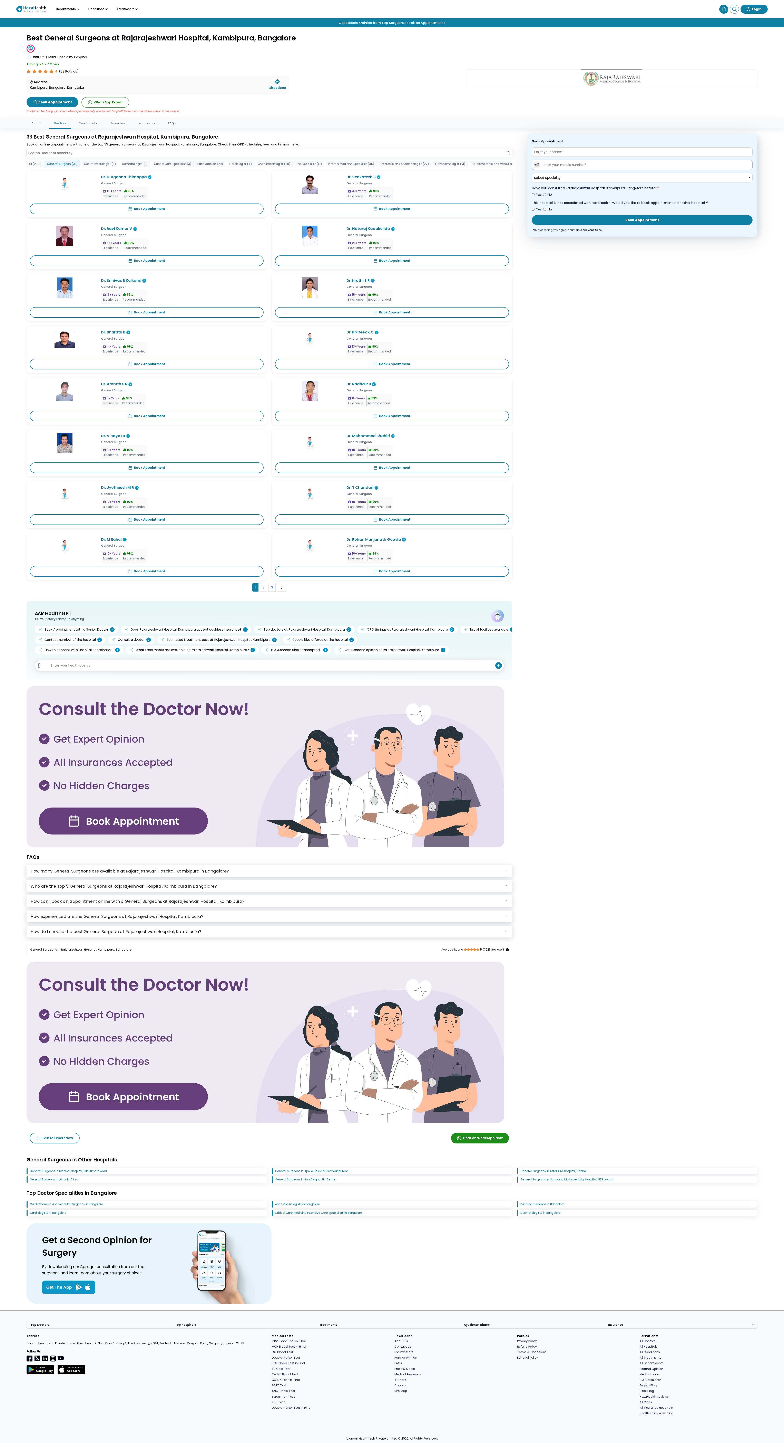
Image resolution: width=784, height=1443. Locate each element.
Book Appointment (149, 208)
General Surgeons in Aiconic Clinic (54, 1179)
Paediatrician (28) (210, 164)
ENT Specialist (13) (309, 164)
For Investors (403, 1352)
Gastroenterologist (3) (100, 164)
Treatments (88, 123)
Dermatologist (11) (135, 164)
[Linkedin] (45, 1358)
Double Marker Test (286, 1358)
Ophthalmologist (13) (450, 164)
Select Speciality (547, 177)
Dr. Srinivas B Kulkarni (121, 280)
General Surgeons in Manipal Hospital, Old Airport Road (68, 1171)
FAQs (172, 123)
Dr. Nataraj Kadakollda (368, 228)
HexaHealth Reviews (654, 1397)
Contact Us (402, 1347)
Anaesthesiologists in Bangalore (297, 1204)
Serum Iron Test (283, 1397)
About (36, 123)
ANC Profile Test (283, 1391)
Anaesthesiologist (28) (274, 164)
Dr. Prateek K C (360, 332)
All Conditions (650, 1352)
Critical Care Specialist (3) (172, 164)
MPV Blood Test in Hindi (289, 1341)
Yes (539, 194)
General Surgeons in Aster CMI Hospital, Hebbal (553, 1171)
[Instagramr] (53, 1358)
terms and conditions (588, 230)
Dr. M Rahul (111, 539)
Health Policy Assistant (656, 1413)
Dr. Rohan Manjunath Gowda (373, 539)
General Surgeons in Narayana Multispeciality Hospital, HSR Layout (567, 1179)
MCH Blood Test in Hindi (289, 1347)
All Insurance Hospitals (656, 1408)
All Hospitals (648, 1347)
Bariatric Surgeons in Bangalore (542, 1204)
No (550, 194)
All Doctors (648, 1341)
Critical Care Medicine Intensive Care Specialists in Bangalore (318, 1213)
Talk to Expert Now (57, 1138)
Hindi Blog (647, 1391)
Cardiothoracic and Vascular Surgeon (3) (500, 164)
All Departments (652, 1363)
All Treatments (650, 1358)
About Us (401, 1341)
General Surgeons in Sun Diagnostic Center (305, 1179)
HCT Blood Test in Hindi (288, 1363)
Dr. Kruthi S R (358, 280)
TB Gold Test (281, 1369)
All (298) (35, 164)
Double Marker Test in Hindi (291, 1408)
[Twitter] (37, 1358)
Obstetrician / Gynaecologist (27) (404, 164)
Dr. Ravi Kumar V (116, 228)
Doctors (36, 57)
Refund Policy (527, 1347)
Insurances (146, 123)
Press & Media (404, 1369)
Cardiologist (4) (240, 164)
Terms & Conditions (532, 1352)
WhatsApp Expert (108, 102)
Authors (400, 1380)
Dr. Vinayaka (113, 435)
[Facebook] (30, 1358)
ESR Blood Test (282, 1352)
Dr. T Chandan (359, 487)
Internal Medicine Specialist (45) (351, 164)
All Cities (646, 1402)
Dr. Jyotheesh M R (117, 487)
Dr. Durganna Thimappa (124, 176)
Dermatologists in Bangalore (540, 1213)
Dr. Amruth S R (114, 383)
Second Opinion (651, 1369)
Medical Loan (649, 1374)
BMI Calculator (650, 1380)
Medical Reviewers (407, 1374)
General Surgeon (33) (62, 164)
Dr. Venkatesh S (361, 176)
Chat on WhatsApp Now (483, 1138)
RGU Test (278, 1402)
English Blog (648, 1385)
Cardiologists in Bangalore (48, 1213)
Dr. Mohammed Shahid (368, 435)
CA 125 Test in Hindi (286, 1380)
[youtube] (61, 1358)
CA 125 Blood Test (285, 1374)
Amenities (117, 123)
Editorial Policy (527, 1358)
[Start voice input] (498, 665)
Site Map (400, 1391)
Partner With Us (405, 1358)
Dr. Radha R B (358, 383)
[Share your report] (39, 665)
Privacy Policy (527, 1341)
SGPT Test (279, 1385)
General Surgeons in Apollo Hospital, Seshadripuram (311, 1171)
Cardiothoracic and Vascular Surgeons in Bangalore (66, 1204)
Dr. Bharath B (113, 332)
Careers (400, 1385)
